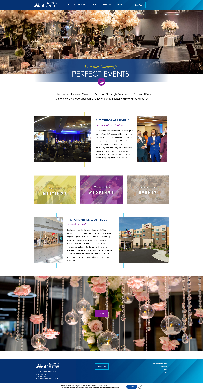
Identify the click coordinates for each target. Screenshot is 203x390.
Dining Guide (108, 5)
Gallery (101, 313)
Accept (132, 387)
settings (116, 388)
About (119, 5)
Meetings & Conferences (76, 5)
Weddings (94, 5)
